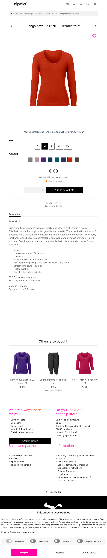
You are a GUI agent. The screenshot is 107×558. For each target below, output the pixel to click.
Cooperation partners (21, 455)
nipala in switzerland (21, 464)
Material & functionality (22, 429)
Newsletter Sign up (67, 461)
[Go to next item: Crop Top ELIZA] (94, 26)
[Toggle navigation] (10, 3)
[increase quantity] (43, 190)
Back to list (17, 14)
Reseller (14, 458)
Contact (62, 458)
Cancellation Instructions (70, 468)
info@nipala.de (25, 432)
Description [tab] (14, 214)
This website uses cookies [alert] (53, 512)
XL (60, 146)
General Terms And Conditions (73, 464)
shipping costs (62, 177)
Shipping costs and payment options (76, 455)
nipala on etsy (17, 461)
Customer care (18, 419)
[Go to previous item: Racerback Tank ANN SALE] (12, 26)
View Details (89, 552)
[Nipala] (20, 4)
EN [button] (67, 4)
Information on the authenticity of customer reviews (74, 479)
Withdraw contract (30, 441)
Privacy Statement (67, 471)
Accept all (24, 553)
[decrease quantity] (27, 190)
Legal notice (64, 474)
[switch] (9, 541)
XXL (69, 146)
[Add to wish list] (94, 36)
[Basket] (94, 4)
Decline (60, 552)
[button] (74, 4)
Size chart (16, 423)
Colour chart (17, 426)
